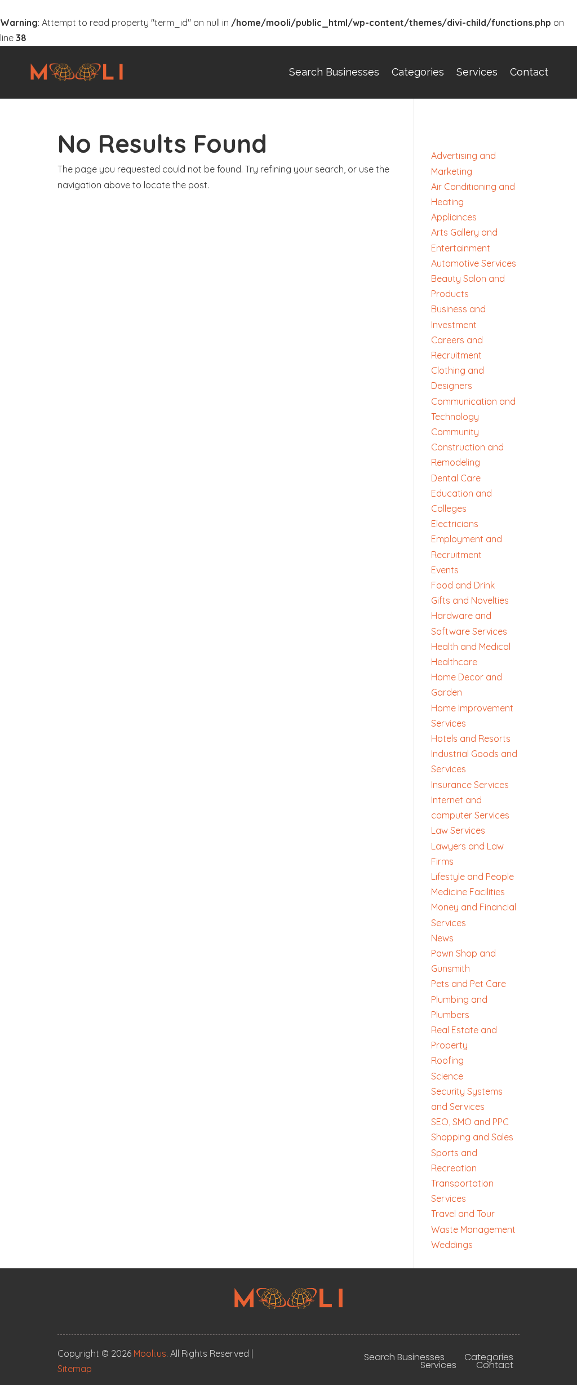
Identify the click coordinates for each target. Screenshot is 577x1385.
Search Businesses (334, 72)
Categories (418, 72)
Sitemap (74, 1368)
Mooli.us (150, 1353)
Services (477, 72)
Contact (529, 72)
